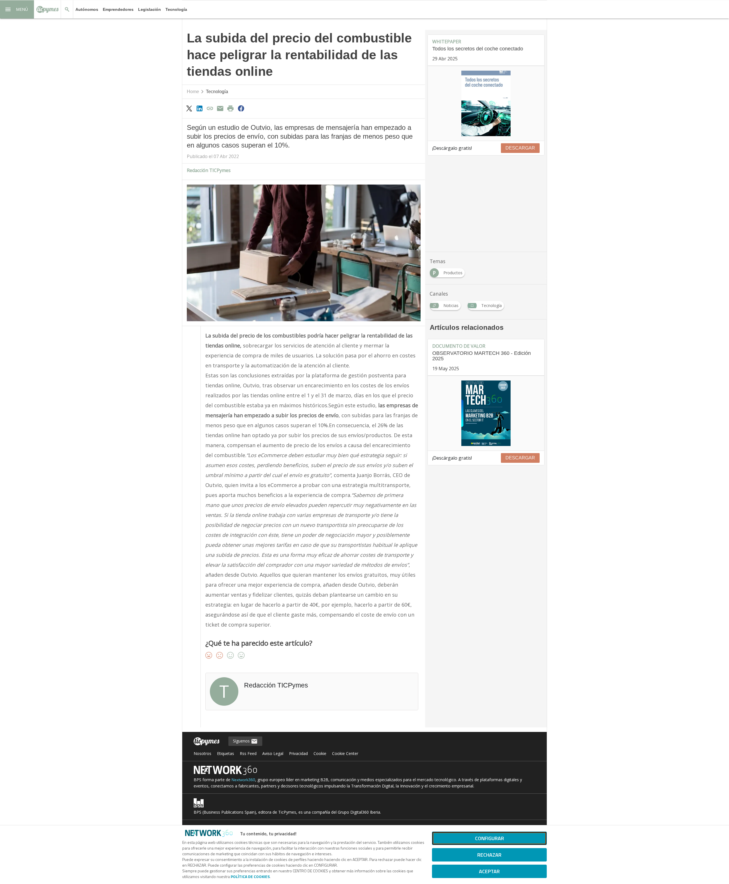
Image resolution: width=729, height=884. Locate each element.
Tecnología (176, 9)
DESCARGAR (520, 148)
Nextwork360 (243, 779)
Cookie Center (345, 753)
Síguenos (242, 741)
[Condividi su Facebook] (240, 108)
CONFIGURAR (489, 838)
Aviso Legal (272, 753)
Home (193, 91)
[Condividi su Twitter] (189, 108)
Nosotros (202, 753)
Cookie (320, 753)
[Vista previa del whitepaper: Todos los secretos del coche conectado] (486, 103)
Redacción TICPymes (209, 170)
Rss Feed (248, 753)
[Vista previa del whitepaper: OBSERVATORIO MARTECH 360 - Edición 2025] (486, 413)
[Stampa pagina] (230, 108)
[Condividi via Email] (220, 108)
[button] (17, 9)
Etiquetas (225, 753)
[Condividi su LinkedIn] (199, 108)
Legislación (149, 9)
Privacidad (298, 753)
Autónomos (86, 9)
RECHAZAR (489, 855)
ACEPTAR (489, 871)
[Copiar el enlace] (209, 108)
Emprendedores (118, 9)
